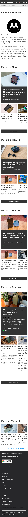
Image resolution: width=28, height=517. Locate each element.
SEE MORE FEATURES (13, 278)
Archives (22, 448)
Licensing (4, 485)
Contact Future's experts (7, 470)
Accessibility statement (7, 479)
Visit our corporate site (12, 456)
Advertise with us (6, 498)
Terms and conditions (7, 466)
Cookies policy (5, 476)
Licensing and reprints (7, 501)
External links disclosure (7, 489)
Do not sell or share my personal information (12, 507)
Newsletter (4, 495)
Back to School (12, 5)
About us (4, 492)
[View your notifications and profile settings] (16, 2)
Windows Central (6, 504)
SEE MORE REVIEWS (13, 382)
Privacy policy (5, 473)
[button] (26, 2)
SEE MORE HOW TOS (13, 201)
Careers (3, 482)
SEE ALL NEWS (13, 131)
